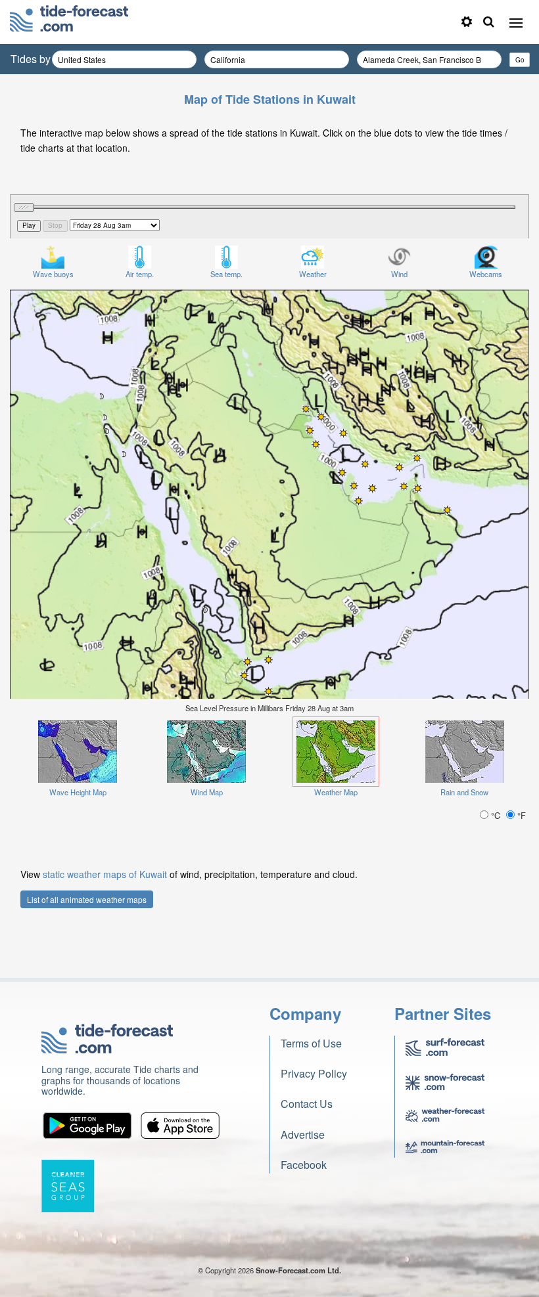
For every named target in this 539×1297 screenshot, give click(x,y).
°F (520, 815)
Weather (313, 274)
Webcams (485, 274)
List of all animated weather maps (87, 899)
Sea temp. (226, 274)
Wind (399, 274)
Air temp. (140, 274)
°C (495, 815)
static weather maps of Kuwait (105, 874)
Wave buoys (53, 274)
